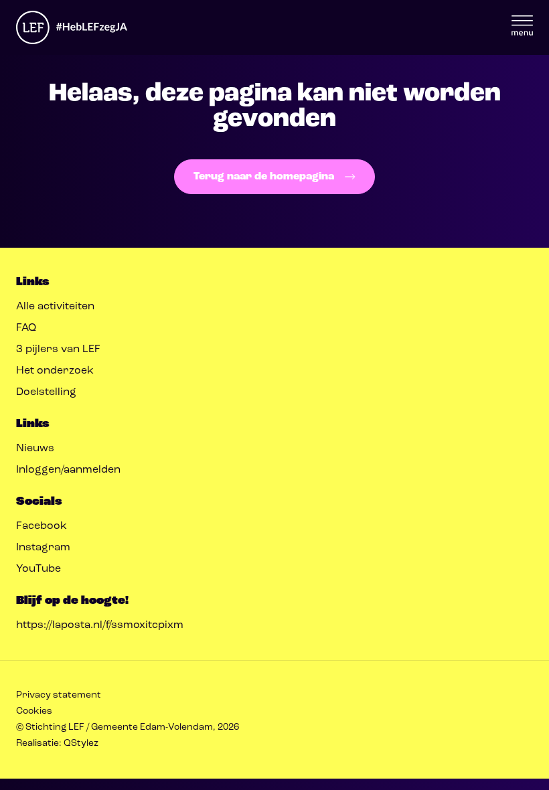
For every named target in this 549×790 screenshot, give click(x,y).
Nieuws (35, 448)
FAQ (26, 328)
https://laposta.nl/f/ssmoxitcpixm (99, 625)
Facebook (41, 526)
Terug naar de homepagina (263, 176)
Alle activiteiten (55, 306)
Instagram (43, 547)
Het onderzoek (55, 371)
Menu (522, 25)
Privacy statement (58, 695)
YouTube (38, 569)
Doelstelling (46, 392)
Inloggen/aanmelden (68, 470)
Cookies (34, 711)
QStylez (81, 743)
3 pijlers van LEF (58, 349)
